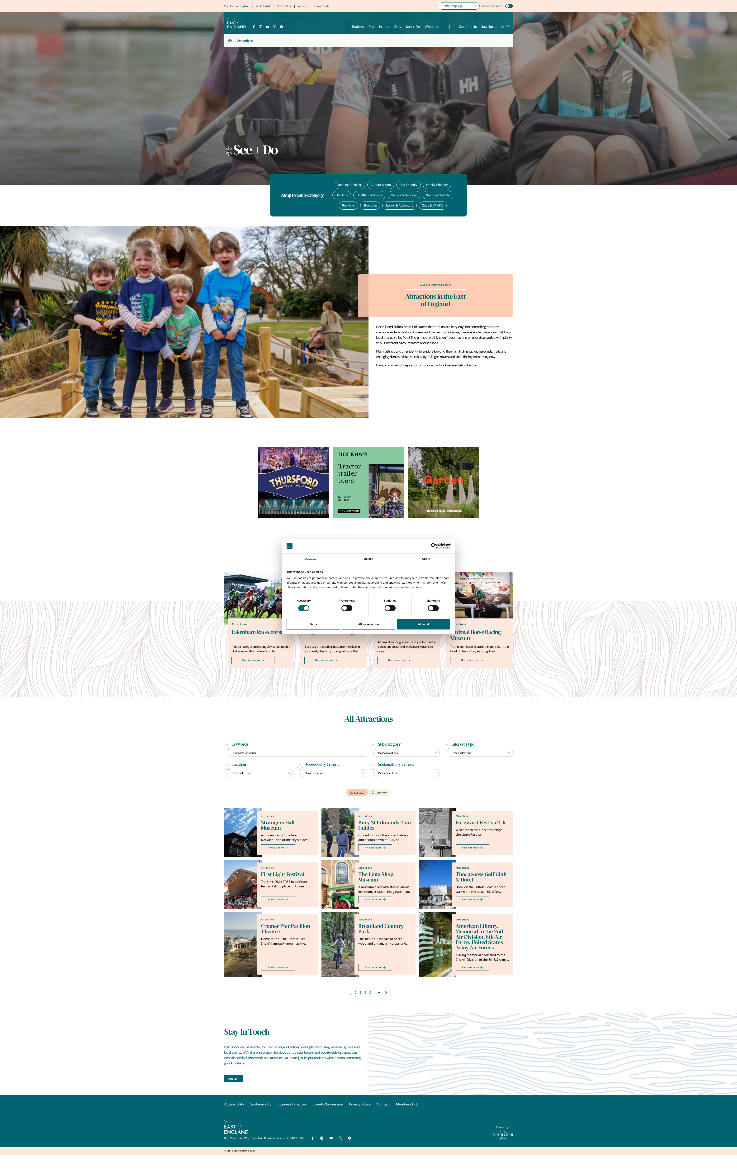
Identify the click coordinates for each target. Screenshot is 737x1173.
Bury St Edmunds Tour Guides (385, 825)
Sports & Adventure (399, 205)
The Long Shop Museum (375, 877)
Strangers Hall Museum (278, 825)
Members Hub (407, 1104)
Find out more (251, 660)
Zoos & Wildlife (432, 205)
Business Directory (292, 1104)
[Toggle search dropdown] (508, 26)
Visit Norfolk (263, 6)
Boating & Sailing (350, 185)
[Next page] (379, 992)
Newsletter (489, 27)
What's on (432, 27)
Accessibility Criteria (322, 764)
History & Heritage (404, 195)
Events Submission (328, 1104)
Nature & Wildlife (438, 195)
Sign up (232, 1078)
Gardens (342, 195)
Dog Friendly (408, 185)
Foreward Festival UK (481, 822)
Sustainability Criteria (396, 764)
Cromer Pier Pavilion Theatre (285, 929)
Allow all (424, 624)
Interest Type (462, 744)
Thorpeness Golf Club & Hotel (481, 877)
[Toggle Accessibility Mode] (509, 6)
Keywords (239, 744)
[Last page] (386, 992)
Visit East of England (237, 6)
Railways (348, 205)
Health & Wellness (369, 195)
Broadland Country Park (381, 929)
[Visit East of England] (236, 23)
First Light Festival (283, 874)
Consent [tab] (311, 559)
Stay (397, 27)
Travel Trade (321, 6)
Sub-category (389, 744)
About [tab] (426, 558)
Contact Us (468, 27)
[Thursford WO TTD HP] (293, 482)
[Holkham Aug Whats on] (368, 482)
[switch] (346, 608)
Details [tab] (368, 558)
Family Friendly (437, 185)
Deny (313, 624)
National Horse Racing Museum (475, 635)
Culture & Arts (381, 185)
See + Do (413, 27)
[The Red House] (443, 482)
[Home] (230, 40)
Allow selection (368, 624)
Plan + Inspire (379, 27)
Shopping (370, 205)
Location (238, 764)
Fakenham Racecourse (257, 632)
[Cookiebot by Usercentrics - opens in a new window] (434, 546)
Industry (303, 6)
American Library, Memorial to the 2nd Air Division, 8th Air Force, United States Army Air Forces (479, 937)
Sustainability (260, 1104)
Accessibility (234, 1104)
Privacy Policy (360, 1104)
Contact (383, 1104)
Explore (358, 27)
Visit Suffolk (284, 6)
